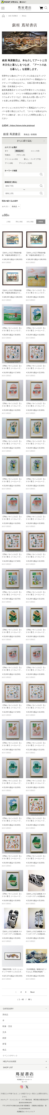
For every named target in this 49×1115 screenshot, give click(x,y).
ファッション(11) (11, 159)
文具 (4, 1032)
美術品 (15, 206)
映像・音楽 (7, 1026)
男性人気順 (19, 221)
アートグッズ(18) (25, 163)
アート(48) (9, 163)
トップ (3, 15)
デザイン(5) (20, 155)
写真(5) (7, 155)
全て (6, 151)
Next (32, 992)
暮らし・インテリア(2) (32, 159)
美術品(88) (19, 151)
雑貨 (4, 1038)
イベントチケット (10, 1055)
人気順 (8, 221)
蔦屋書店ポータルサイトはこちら (24, 1080)
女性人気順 (30, 221)
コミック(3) (35, 151)
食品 (4, 1050)
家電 (4, 1044)
